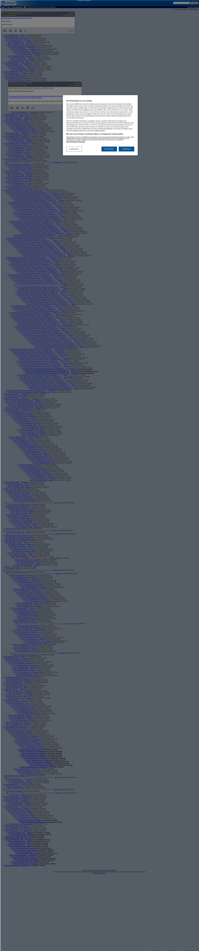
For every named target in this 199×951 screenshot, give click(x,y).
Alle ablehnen (109, 149)
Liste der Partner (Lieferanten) (75, 141)
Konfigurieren (74, 149)
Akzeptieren (126, 149)
